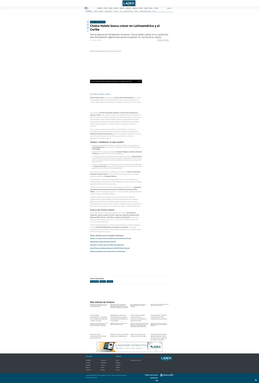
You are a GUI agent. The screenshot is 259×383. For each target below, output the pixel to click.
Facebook (118, 362)
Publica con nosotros (151, 375)
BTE (121, 11)
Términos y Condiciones (91, 377)
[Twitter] (88, 25)
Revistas (151, 8)
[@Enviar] (88, 31)
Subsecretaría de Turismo (145, 11)
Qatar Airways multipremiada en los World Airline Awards (110, 248)
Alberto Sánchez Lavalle (102, 94)
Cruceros (141, 8)
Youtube (118, 370)
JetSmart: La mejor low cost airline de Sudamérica (107, 245)
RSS (157, 381)
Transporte (128, 8)
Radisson (102, 281)
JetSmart (116, 11)
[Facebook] (88, 22)
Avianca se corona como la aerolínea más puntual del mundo (110, 238)
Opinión (146, 8)
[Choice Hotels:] (160, 309)
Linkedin (118, 367)
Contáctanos (154, 378)
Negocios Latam (100, 22)
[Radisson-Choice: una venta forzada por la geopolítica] (119, 328)
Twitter (117, 360)
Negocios (116, 8)
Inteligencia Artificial (128, 11)
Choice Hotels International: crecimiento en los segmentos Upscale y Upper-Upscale (98, 317)
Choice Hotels (94, 281)
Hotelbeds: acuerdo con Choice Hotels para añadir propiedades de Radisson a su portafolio (119, 317)
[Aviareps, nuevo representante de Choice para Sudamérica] (99, 328)
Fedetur (136, 11)
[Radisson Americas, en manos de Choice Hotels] (140, 328)
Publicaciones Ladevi (136, 360)
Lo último (105, 8)
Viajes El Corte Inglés (98, 11)
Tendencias (134, 8)
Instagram (118, 365)
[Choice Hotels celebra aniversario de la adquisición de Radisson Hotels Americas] (140, 309)
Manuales (111, 8)
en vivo (154, 11)
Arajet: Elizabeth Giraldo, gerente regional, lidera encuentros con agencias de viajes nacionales (159, 337)
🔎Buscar (156, 8)
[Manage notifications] (256, 380)
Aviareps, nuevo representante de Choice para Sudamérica (98, 336)
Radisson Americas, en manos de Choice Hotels (138, 335)
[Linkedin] (88, 28)
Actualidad (99, 8)
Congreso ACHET (108, 11)
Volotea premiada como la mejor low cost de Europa (107, 251)
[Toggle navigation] (88, 8)
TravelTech (122, 8)
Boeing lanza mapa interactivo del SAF (103, 242)
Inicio (92, 22)
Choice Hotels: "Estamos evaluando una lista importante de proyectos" (159, 317)
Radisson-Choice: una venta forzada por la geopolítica (119, 335)
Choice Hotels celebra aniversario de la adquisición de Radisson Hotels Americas (138, 317)
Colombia (110, 281)
